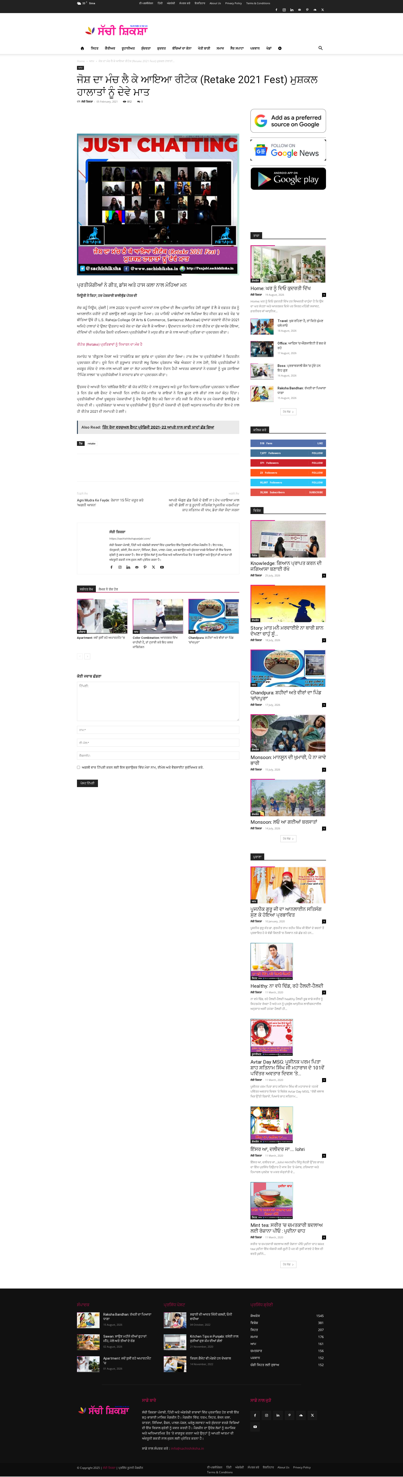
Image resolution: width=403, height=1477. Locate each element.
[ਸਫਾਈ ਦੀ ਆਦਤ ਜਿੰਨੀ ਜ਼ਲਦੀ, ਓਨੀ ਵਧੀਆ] (175, 1320)
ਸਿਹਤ (94, 48)
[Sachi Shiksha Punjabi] (104, 1410)
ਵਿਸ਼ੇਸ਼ (254, 555)
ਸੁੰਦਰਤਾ (146, 48)
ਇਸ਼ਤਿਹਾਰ (200, 3)
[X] (322, 10)
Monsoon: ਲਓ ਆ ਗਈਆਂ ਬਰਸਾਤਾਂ (283, 822)
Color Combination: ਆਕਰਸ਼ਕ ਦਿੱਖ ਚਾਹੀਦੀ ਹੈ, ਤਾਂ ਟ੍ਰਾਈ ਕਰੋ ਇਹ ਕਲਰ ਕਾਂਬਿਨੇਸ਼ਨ (155, 642)
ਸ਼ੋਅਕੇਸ (255, 280)
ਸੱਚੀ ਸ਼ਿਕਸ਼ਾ (87, 101)
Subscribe (316, 492)
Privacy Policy (233, 3)
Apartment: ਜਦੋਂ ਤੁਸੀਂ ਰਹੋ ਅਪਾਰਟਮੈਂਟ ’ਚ (101, 637)
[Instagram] (284, 10)
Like (320, 443)
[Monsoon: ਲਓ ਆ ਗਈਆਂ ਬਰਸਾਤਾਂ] (288, 797)
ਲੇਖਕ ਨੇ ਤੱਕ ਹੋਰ (108, 589)
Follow (317, 453)
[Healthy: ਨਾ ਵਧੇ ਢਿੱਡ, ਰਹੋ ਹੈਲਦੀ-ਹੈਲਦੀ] (288, 961)
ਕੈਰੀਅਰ (110, 48)
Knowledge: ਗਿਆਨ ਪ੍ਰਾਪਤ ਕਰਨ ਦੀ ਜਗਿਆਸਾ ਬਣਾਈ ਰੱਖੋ (286, 566)
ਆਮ (91, 61)
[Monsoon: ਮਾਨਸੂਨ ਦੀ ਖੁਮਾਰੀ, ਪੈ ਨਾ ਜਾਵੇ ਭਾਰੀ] (288, 733)
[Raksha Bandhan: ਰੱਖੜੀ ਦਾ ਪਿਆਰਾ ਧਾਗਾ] (262, 394)
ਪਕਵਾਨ (255, 48)
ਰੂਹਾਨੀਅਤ (128, 48)
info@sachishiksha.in (187, 1448)
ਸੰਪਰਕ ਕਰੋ (184, 3)
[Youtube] (163, 567)
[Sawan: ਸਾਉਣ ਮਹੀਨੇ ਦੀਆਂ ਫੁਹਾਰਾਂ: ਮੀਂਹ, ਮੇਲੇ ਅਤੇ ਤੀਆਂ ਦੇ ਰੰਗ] (88, 1342)
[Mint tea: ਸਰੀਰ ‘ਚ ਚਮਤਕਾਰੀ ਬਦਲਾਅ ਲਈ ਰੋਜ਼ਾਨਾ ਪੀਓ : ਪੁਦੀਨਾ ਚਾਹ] (288, 1200)
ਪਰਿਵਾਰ (81, 631)
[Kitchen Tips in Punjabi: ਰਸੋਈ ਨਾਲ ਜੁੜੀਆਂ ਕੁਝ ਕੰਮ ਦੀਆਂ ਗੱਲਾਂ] (175, 1342)
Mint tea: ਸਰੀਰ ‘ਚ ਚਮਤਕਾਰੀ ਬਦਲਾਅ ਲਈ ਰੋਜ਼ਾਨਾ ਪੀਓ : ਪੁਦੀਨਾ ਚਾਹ (286, 1228)
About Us (215, 3)
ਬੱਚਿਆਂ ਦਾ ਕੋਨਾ (181, 48)
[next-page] (87, 656)
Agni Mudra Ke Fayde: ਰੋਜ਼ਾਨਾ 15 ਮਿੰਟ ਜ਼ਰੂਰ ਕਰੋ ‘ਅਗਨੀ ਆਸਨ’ (110, 502)
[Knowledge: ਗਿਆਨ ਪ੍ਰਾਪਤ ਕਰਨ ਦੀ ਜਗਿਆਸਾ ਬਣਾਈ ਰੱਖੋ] (288, 538)
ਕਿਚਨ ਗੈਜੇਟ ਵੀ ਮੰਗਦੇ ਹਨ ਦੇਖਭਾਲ (210, 1358)
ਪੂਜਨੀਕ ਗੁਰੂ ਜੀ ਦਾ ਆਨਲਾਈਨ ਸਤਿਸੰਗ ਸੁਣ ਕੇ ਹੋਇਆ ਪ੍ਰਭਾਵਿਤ (286, 912)
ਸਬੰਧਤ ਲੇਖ (86, 589)
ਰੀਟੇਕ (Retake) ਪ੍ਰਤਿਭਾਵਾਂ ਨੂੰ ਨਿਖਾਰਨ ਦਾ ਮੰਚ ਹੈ (109, 344)
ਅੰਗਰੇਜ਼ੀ (171, 3)
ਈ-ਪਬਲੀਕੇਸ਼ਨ (146, 3)
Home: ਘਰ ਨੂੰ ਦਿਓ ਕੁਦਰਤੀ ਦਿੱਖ (280, 288)
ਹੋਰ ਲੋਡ (287, 412)
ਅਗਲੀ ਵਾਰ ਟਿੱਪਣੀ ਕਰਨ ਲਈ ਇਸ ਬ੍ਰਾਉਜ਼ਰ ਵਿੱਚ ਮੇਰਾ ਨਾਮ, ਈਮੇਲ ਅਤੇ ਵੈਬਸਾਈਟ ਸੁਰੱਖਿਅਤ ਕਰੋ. (143, 767)
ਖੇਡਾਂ (268, 48)
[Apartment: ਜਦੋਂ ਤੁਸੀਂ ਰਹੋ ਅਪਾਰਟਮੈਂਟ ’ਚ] (102, 616)
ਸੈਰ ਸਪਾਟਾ (237, 48)
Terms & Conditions (258, 3)
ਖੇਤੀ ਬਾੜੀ (204, 48)
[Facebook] (276, 10)
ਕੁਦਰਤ (161, 48)
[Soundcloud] (314, 10)
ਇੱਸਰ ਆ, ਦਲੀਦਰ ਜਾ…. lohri (277, 1149)
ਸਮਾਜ (220, 48)
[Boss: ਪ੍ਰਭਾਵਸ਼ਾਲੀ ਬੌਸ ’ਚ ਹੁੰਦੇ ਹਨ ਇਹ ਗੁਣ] (262, 371)
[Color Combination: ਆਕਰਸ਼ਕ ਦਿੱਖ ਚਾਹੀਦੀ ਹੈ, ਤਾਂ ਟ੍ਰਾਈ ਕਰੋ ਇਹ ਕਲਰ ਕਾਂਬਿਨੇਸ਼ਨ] (158, 616)
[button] (320, 48)
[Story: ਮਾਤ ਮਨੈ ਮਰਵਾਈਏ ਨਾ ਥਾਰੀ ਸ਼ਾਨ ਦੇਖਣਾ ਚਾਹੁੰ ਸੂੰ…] (288, 603)
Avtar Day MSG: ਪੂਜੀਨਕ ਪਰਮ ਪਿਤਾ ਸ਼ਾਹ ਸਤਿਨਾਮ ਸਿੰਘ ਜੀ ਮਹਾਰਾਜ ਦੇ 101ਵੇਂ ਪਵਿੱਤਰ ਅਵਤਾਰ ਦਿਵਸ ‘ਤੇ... (287, 1067)
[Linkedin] (291, 10)
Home (81, 61)
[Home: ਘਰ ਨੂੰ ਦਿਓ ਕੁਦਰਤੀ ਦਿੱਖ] (288, 264)
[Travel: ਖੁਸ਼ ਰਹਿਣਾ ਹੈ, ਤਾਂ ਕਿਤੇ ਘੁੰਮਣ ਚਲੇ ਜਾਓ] (262, 327)
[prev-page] (80, 656)
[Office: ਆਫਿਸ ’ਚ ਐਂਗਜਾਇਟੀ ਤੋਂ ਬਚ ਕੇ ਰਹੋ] (262, 349)
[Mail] (299, 10)
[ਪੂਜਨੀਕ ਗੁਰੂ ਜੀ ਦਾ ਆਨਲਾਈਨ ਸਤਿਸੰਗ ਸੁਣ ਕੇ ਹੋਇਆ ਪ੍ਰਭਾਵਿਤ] (288, 885)
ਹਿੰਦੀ (160, 3)
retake (91, 443)
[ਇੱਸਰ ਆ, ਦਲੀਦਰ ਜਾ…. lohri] (288, 1125)
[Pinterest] (307, 10)
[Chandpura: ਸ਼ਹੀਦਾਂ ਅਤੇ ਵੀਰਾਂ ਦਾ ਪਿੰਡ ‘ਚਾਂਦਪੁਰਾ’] (213, 616)
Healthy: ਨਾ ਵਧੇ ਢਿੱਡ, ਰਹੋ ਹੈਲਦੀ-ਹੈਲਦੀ (286, 986)
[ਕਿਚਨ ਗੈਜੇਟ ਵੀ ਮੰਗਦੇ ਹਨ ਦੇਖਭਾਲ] (175, 1364)
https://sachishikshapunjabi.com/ (129, 538)
